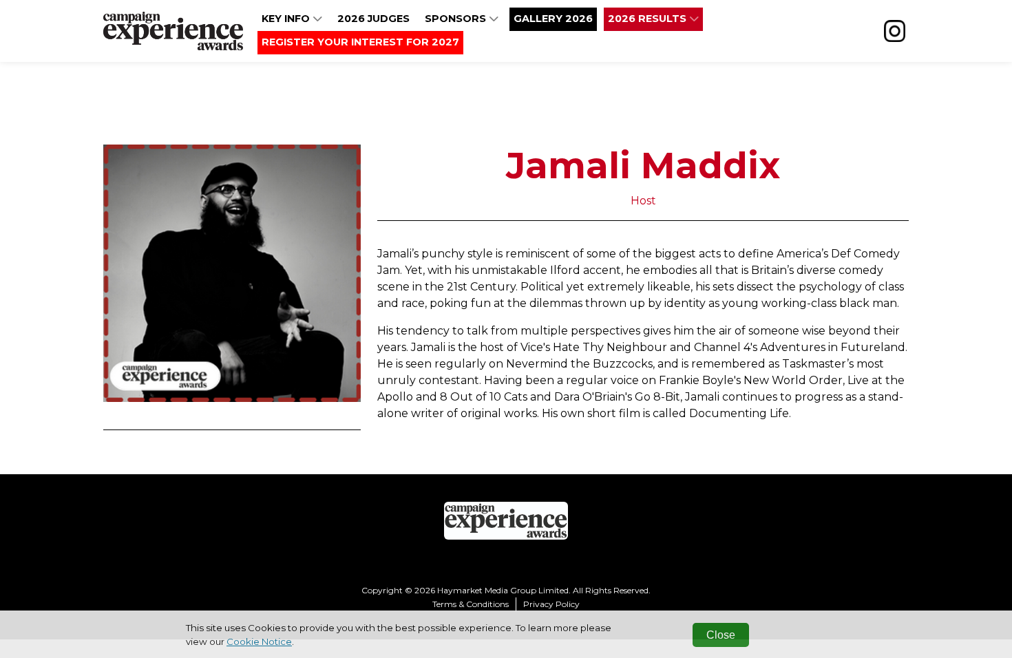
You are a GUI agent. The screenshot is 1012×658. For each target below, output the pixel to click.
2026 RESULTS (648, 18)
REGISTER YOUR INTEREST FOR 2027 (360, 42)
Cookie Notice (259, 641)
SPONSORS (457, 18)
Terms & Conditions (470, 604)
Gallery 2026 (553, 18)
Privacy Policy (551, 604)
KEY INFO (287, 18)
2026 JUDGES (373, 18)
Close (720, 635)
